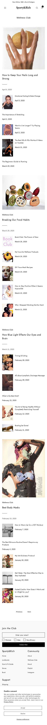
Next (29, 612)
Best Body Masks (11, 507)
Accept (23, 708)
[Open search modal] (36, 7)
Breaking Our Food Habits (16, 219)
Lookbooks (5, 660)
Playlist (30, 668)
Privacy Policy (8, 702)
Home (4, 656)
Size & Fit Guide (7, 664)
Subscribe (23, 644)
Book (4, 672)
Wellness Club (7, 215)
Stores (4, 668)
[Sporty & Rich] (23, 7)
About (30, 656)
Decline (23, 713)
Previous (19, 612)
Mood (30, 664)
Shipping (5, 684)
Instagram (31, 672)
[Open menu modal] (5, 7)
